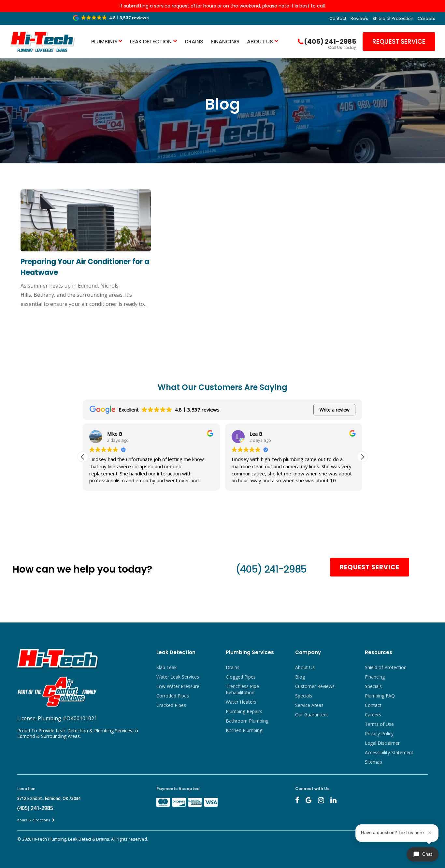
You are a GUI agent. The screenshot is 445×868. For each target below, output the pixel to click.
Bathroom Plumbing (247, 721)
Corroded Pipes (172, 696)
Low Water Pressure (177, 686)
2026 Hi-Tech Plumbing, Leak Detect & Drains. (66, 839)
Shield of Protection (392, 18)
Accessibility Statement (389, 752)
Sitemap (373, 762)
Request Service (398, 41)
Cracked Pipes (171, 705)
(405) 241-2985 (271, 569)
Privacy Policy (379, 733)
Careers (426, 18)
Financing (225, 41)
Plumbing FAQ (380, 696)
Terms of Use (379, 724)
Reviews (359, 18)
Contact (337, 18)
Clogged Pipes (241, 677)
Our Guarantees (312, 714)
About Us (260, 41)
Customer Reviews (315, 686)
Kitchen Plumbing (244, 730)
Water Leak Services (177, 677)
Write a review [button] (335, 410)
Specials (303, 696)
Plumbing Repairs (244, 711)
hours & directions (34, 819)
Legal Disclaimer (382, 743)
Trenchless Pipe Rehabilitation (242, 689)
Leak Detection (151, 41)
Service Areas (309, 705)
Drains (194, 41)
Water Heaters (241, 702)
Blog (300, 677)
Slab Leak (166, 667)
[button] (111, 18)
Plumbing (104, 41)
